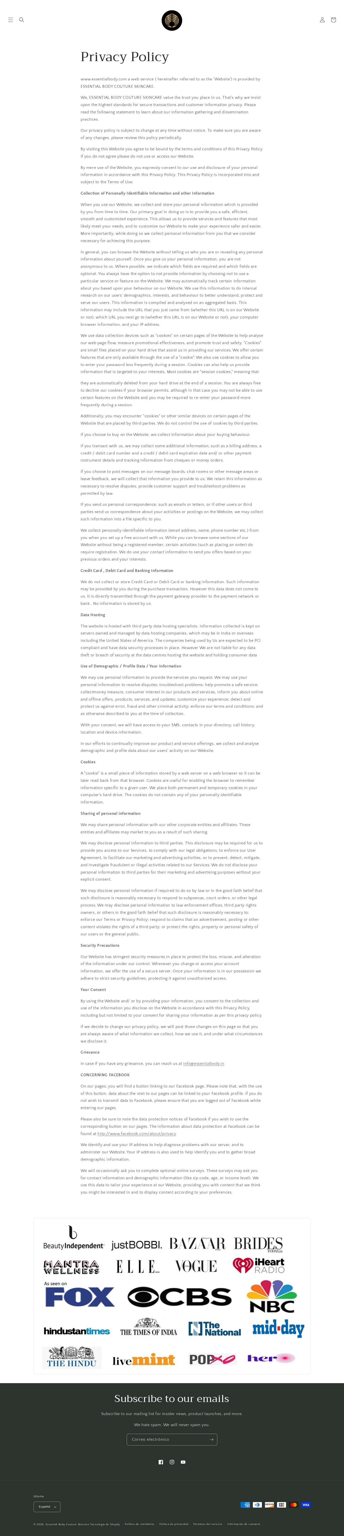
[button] (10, 19)
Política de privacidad (173, 1524)
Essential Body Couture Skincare (67, 1524)
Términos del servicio (207, 1524)
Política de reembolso (139, 1524)
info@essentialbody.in (203, 1063)
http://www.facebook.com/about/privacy (136, 1134)
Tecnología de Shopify (105, 1524)
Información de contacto (243, 1524)
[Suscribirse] (211, 1439)
